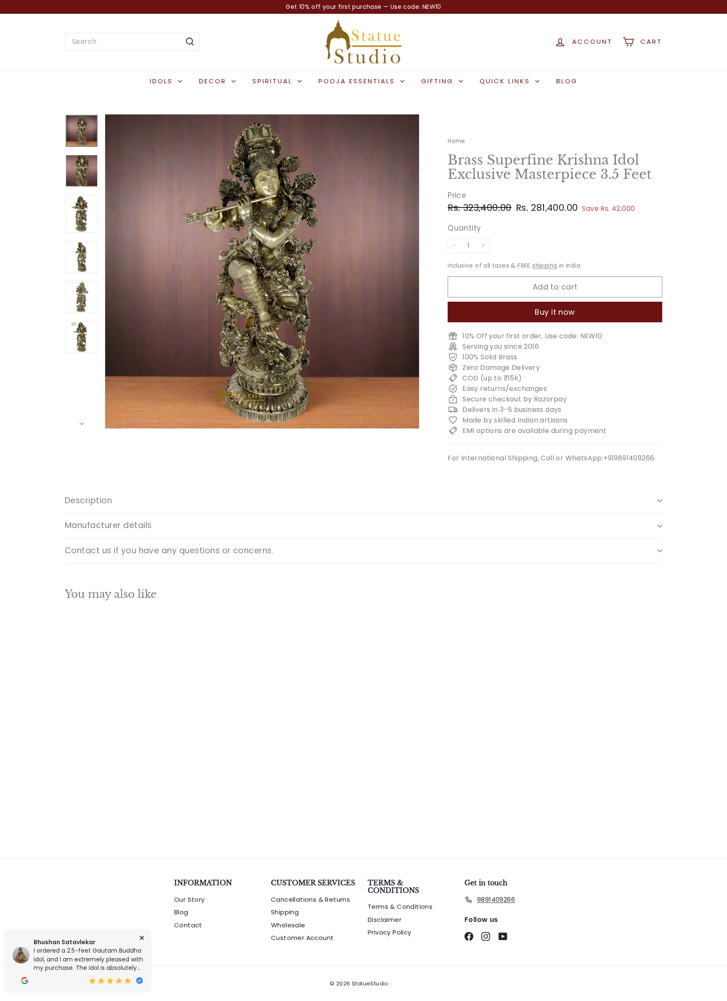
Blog (567, 81)
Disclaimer (384, 919)
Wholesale (288, 925)
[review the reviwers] (24, 980)
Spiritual (273, 81)
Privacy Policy (389, 932)
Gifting (438, 81)
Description (88, 500)
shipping (544, 265)
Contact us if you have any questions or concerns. (169, 550)
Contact (188, 925)
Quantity (464, 228)
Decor (214, 81)
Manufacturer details (108, 525)
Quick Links (506, 81)
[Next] (81, 421)
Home (457, 141)
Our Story (189, 899)
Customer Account (302, 937)
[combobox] (132, 41)
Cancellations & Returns (310, 899)
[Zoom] (262, 271)
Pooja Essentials (358, 81)
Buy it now (555, 311)
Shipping (285, 912)
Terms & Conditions (400, 906)
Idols (163, 81)
